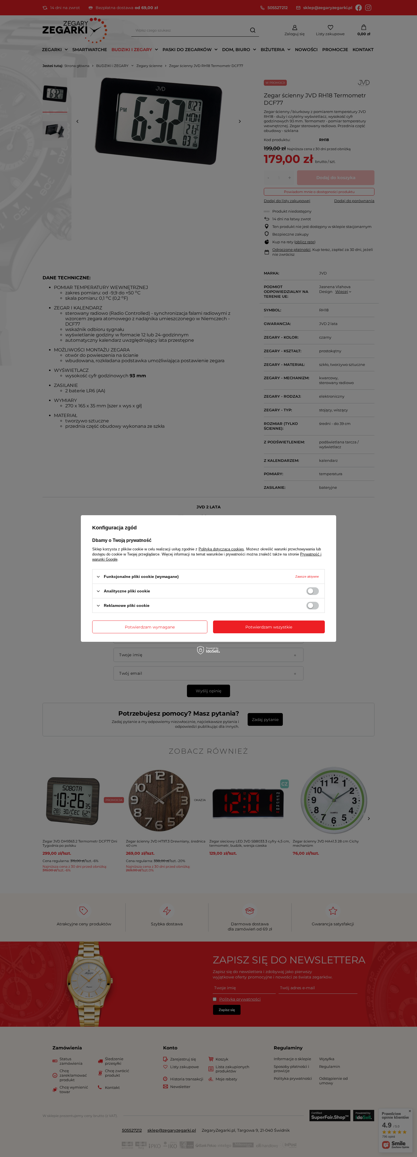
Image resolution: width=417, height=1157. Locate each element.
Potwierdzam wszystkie (268, 626)
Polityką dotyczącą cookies (221, 549)
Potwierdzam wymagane (150, 626)
